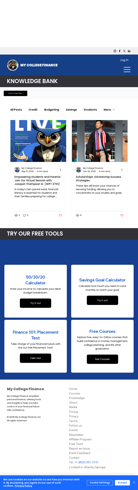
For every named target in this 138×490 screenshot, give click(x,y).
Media (73, 407)
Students (90, 109)
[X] (124, 51)
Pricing (73, 412)
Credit (33, 109)
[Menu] (127, 69)
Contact (74, 457)
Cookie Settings (100, 482)
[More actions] (62, 170)
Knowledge (76, 398)
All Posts (16, 109)
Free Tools (76, 444)
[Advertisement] (69, 23)
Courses (74, 393)
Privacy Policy (23, 485)
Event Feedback (80, 453)
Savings (71, 109)
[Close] (134, 482)
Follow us (75, 425)
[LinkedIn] (129, 51)
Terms (73, 421)
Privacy (74, 416)
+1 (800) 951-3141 (86, 462)
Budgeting (51, 109)
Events (73, 430)
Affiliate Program (80, 439)
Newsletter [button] (76, 434)
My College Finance (39, 65)
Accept (122, 482)
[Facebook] (119, 51)
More (107, 109)
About (73, 402)
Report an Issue (79, 448)
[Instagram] (115, 51)
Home (73, 389)
